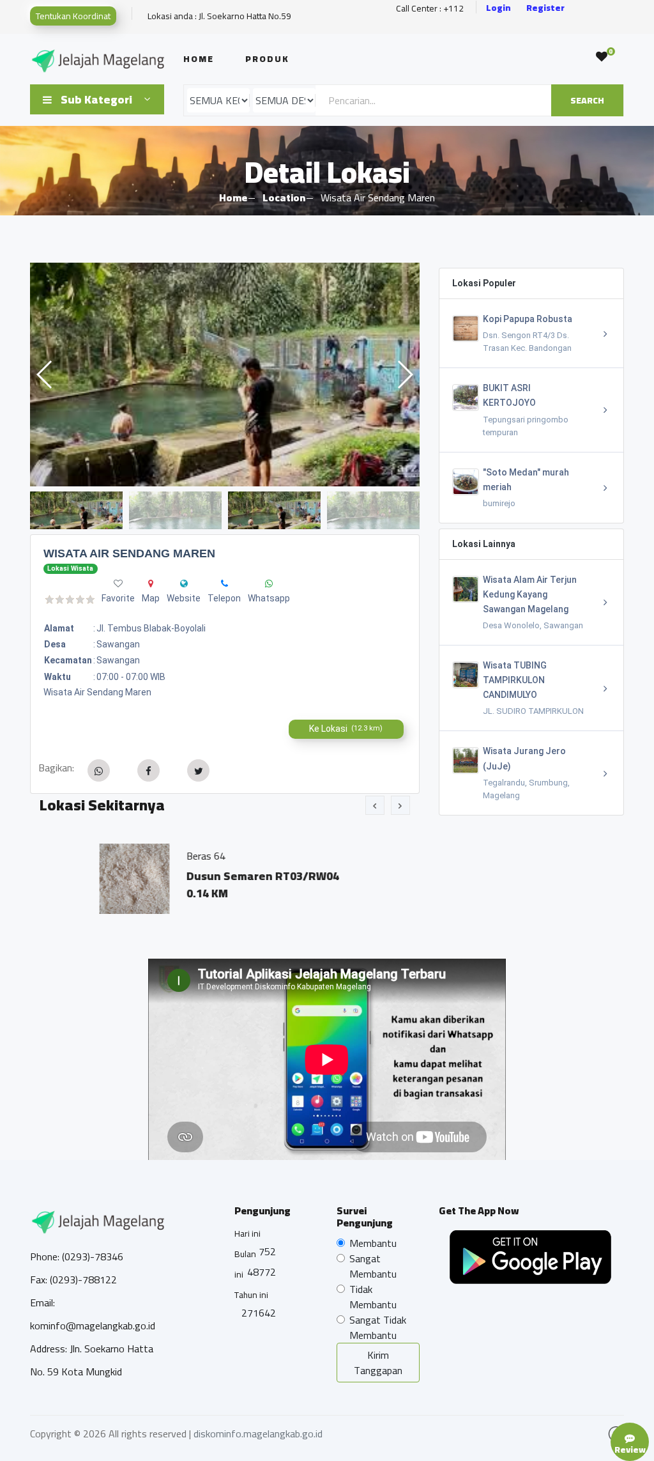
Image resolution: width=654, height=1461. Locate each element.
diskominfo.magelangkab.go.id (258, 1433)
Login (498, 8)
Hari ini (247, 1233)
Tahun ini (251, 1295)
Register (545, 8)
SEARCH (587, 100)
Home (198, 58)
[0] (601, 56)
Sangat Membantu (373, 1266)
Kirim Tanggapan (378, 1362)
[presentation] (374, 805)
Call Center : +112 (430, 8)
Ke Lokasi (346, 728)
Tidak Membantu (373, 1296)
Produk (267, 58)
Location (283, 197)
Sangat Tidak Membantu (377, 1327)
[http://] (184, 583)
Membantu (373, 1243)
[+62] (224, 583)
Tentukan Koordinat (73, 16)
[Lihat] (225, 374)
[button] (404, 374)
